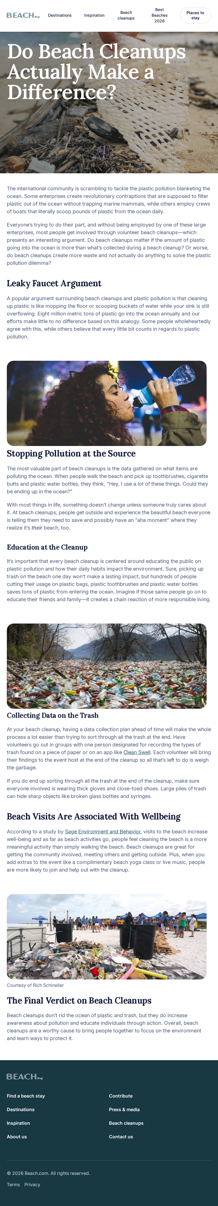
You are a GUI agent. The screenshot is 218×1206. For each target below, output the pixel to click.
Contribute (121, 1096)
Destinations (21, 1109)
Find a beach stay (26, 1096)
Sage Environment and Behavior (103, 831)
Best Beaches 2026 (160, 15)
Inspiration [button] (94, 15)
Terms (13, 1184)
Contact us (121, 1136)
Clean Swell (136, 752)
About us (17, 1136)
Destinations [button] (60, 15)
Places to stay (195, 15)
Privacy (32, 1184)
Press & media (124, 1109)
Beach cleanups (126, 15)
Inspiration (18, 1123)
